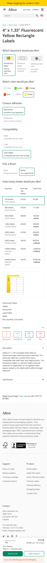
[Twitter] (4, 536)
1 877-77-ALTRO (16, 528)
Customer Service (10, 481)
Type (4, 25)
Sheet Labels (13, 25)
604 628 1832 (11, 525)
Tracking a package (10, 477)
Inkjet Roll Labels (33, 473)
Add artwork (34, 553)
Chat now (23, 396)
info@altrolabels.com (16, 530)
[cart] (42, 10)
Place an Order (9, 469)
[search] (37, 16)
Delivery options (9, 473)
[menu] (4, 9)
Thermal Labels (33, 481)
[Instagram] (12, 536)
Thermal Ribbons (34, 485)
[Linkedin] (8, 536)
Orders (35, 9)
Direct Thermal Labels (35, 477)
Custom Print (32, 493)
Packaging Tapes (33, 489)
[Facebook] (16, 536)
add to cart (13, 553)
